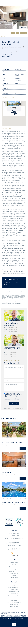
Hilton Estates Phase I (8, 472)
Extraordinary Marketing (14, 587)
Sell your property (14, 591)
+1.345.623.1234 (14, 533)
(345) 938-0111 (13, 327)
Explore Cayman (14, 589)
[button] (3, 17)
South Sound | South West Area (11, 47)
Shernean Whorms (12, 347)
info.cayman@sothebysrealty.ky (14, 538)
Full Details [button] (22, 448)
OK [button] (14, 624)
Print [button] (18, 33)
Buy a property (14, 593)
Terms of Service (17, 408)
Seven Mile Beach (14, 598)
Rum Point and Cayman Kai (14, 602)
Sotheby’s (14, 569)
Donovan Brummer (12, 323)
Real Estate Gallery (14, 566)
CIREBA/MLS (14, 573)
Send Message (14, 403)
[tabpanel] (14, 17)
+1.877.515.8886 (14, 535)
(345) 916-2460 (13, 352)
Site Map (14, 575)
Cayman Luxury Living (14, 595)
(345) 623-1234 (13, 329)
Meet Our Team (14, 564)
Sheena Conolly (14, 562)
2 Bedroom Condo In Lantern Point (12, 442)
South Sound (14, 600)
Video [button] (13, 33)
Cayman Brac (14, 606)
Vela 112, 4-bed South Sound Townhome (13, 502)
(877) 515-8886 (13, 331)
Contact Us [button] (23, 33)
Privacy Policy (9, 408)
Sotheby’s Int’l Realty (14, 571)
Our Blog (14, 585)
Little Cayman (14, 604)
